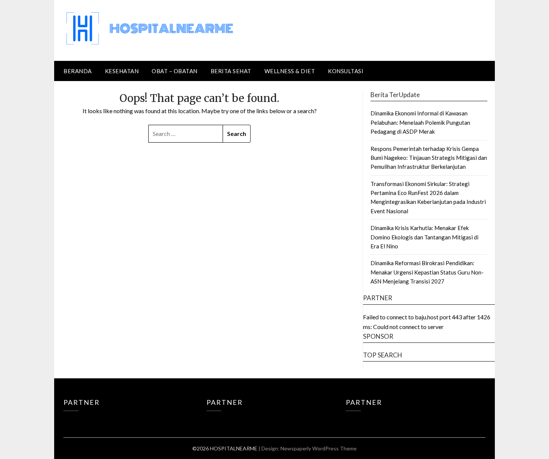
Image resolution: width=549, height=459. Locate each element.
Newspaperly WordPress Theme (318, 448)
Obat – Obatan (175, 71)
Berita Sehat (231, 71)
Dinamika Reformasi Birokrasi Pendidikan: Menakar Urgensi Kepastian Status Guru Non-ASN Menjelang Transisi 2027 (427, 272)
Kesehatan (122, 71)
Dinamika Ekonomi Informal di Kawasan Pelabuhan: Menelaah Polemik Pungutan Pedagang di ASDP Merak (420, 122)
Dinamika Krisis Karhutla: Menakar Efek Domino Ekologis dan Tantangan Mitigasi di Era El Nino (424, 236)
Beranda (77, 71)
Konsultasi (345, 71)
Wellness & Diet (289, 71)
